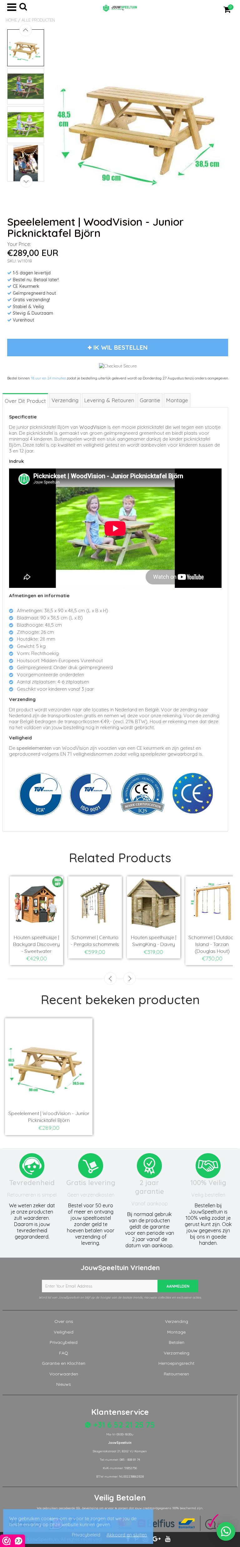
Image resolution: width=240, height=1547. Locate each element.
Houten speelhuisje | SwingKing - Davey (153, 940)
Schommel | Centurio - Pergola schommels (95, 940)
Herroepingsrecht (176, 1363)
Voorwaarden (63, 1374)
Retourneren (176, 1374)
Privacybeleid (64, 1342)
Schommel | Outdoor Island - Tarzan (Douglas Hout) (212, 944)
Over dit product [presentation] (25, 401)
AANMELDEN (178, 1286)
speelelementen (34, 748)
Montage (176, 1332)
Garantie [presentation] (150, 400)
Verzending (176, 1321)
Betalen (176, 1342)
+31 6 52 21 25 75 (123, 1424)
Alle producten (38, 20)
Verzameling (176, 1353)
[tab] (25, 400)
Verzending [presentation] (65, 400)
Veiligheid (63, 1332)
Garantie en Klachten (63, 1363)
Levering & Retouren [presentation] (109, 400)
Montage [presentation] (177, 400)
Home (11, 20)
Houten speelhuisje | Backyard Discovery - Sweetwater (36, 944)
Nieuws (63, 1384)
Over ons (63, 1321)
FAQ (63, 1353)
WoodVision (92, 427)
